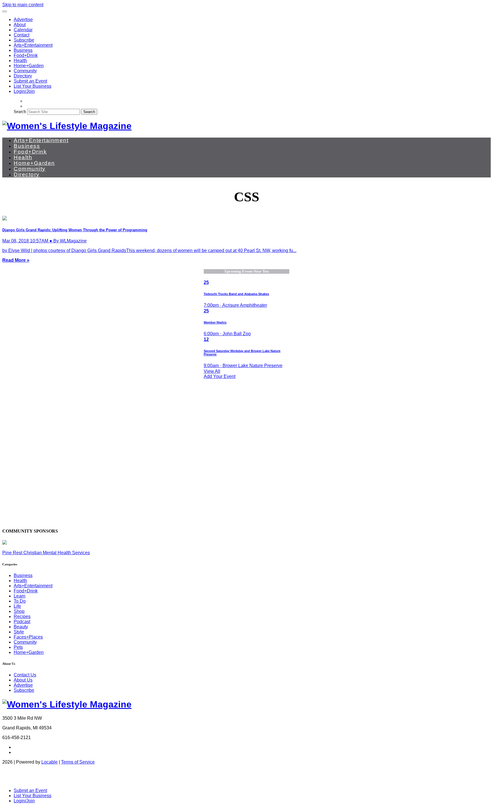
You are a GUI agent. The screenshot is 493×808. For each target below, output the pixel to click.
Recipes (22, 616)
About (20, 24)
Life (17, 606)
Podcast (22, 621)
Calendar (23, 29)
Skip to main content (22, 4)
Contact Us (25, 674)
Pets (18, 647)
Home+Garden (29, 65)
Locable (49, 762)
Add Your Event (219, 376)
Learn (19, 596)
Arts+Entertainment (33, 45)
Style (19, 631)
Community (25, 70)
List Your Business (32, 86)
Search (20, 111)
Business (23, 50)
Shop (19, 611)
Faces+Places (28, 637)
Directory (23, 75)
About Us (23, 680)
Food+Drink (26, 55)
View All (212, 371)
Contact (21, 34)
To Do (20, 601)
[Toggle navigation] (4, 11)
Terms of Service (78, 762)
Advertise (23, 19)
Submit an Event (30, 81)
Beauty (21, 626)
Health (20, 60)
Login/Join (24, 91)
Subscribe (24, 40)
